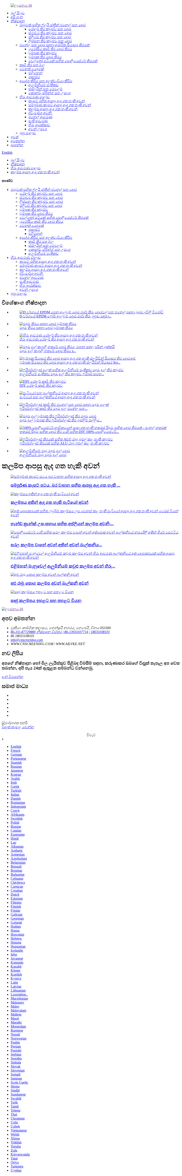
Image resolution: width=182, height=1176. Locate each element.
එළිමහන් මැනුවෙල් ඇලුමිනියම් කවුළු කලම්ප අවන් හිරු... (63, 566)
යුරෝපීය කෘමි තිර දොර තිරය (50, 49)
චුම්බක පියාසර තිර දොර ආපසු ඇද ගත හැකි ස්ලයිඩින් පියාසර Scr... (70, 362)
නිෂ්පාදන (18, 21)
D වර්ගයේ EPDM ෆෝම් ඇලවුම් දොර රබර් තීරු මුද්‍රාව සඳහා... (65, 316)
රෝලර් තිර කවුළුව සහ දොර (49, 29)
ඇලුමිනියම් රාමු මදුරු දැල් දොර (43, 455)
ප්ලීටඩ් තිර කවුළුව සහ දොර (49, 37)
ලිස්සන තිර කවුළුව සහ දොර (50, 41)
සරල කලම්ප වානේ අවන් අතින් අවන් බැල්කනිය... (56, 544)
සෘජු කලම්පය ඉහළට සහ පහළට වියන (46, 600)
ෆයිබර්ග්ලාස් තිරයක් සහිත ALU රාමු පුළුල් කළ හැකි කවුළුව (64, 443)
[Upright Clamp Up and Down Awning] (42, 592)
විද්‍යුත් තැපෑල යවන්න (18, 727)
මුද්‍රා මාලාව (28, 133)
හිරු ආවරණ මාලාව (35, 97)
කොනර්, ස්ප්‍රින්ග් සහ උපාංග (49, 93)
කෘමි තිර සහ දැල (32, 65)
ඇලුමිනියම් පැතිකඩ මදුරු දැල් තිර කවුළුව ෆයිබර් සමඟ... (62, 374)
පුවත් (14, 137)
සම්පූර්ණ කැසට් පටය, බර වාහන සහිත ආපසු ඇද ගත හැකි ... (65, 485)
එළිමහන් (35, 73)
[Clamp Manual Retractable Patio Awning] (45, 494)
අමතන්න (18, 141)
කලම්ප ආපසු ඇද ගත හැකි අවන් (52, 109)
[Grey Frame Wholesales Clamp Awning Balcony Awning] (45, 574)
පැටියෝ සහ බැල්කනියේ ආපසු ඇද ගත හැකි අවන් (57, 397)
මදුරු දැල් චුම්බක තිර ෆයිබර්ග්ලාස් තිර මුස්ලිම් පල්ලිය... (61, 420)
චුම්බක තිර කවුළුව (42, 53)
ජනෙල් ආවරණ (40, 117)
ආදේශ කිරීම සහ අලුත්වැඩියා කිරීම (46, 81)
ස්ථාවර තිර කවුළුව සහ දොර (50, 33)
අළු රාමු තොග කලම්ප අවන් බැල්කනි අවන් (50, 583)
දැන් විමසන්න (12, 677)
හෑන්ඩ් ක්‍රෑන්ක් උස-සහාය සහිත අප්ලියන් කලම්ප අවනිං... (62, 523)
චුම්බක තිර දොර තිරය (45, 57)
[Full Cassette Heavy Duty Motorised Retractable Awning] (61, 476)
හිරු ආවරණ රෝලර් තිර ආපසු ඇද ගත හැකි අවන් (57, 339)
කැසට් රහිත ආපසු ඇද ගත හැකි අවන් (56, 101)
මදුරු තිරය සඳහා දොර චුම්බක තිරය (46, 328)
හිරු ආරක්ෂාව (39, 125)
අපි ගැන (17, 17)
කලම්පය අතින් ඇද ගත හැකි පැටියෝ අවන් (49, 502)
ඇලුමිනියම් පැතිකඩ (43, 85)
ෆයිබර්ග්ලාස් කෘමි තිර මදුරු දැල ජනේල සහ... (53, 409)
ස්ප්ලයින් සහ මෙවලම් (45, 89)
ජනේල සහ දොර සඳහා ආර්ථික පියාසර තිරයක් (55, 45)
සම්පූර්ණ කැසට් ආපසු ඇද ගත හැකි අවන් (59, 105)
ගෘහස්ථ (34, 77)
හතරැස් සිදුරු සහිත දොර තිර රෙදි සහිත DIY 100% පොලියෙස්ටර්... (69, 432)
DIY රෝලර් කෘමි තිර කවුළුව (41, 385)
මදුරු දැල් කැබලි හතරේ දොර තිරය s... (48, 351)
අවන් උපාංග (37, 129)
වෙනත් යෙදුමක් (32, 69)
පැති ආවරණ (38, 121)
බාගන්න (17, 145)
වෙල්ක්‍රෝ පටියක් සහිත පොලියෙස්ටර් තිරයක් (62, 61)
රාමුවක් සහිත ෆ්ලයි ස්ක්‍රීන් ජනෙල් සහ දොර (53, 25)
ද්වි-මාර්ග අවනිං (40, 113)
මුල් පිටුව (18, 13)
